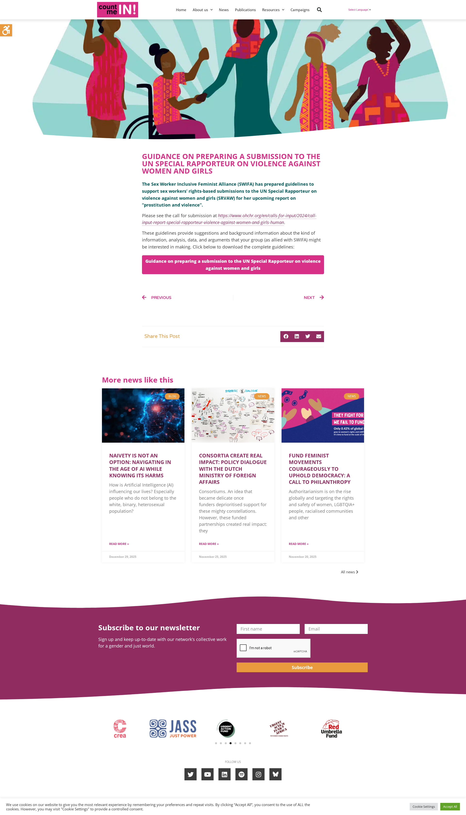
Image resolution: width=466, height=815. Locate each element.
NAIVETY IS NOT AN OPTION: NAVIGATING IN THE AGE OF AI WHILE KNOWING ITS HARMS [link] (140, 465)
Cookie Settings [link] (424, 806)
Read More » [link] (119, 544)
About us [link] (200, 9)
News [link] (224, 9)
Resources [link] (271, 9)
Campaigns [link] (300, 9)
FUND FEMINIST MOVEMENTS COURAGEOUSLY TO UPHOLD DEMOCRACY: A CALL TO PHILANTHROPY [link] (320, 468)
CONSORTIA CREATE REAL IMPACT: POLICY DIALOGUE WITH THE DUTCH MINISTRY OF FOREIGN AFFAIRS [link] (233, 468)
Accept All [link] (450, 806)
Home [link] (181, 9)
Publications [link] (245, 9)
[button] (319, 10)
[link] (6, 30)
